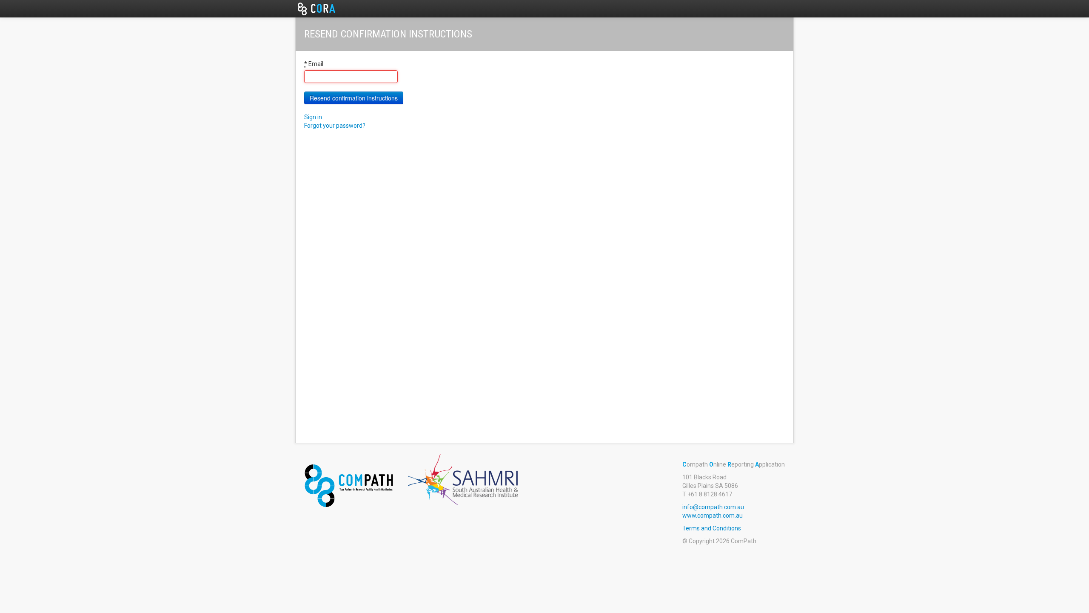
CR (323, 8)
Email (313, 63)
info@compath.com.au (713, 507)
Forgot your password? (334, 125)
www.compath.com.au (712, 515)
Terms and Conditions (711, 528)
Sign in (313, 117)
